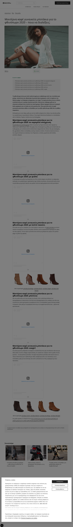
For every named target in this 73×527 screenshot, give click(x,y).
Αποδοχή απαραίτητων (60, 485)
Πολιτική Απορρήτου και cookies (29, 518)
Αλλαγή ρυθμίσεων (60, 489)
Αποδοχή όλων (60, 481)
